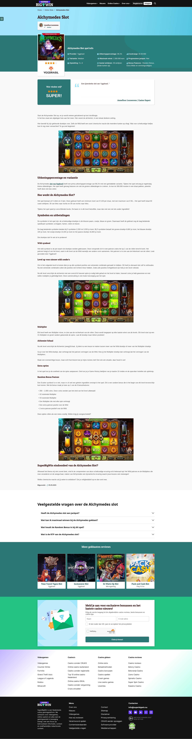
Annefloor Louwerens (51, 25)
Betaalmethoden (105, 667)
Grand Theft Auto (45, 675)
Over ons (125, 3)
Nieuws (103, 3)
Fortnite (41, 671)
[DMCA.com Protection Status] (132, 725)
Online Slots (49, 10)
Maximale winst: (106, 58)
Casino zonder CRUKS (77, 663)
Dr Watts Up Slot (110, 584)
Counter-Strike (44, 667)
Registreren (138, 3)
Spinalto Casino (135, 678)
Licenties (102, 686)
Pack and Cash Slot (140, 584)
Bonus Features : (135, 63)
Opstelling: (74, 63)
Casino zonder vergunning (79, 685)
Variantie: (74, 58)
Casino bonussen (105, 671)
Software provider (108, 725)
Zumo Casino (133, 675)
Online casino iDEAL (76, 681)
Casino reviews (134, 663)
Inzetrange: (134, 54)
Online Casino (113, 3)
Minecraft (42, 686)
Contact (104, 707)
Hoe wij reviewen (76, 718)
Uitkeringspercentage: (108, 54)
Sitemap (104, 711)
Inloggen (148, 3)
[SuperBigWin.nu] (44, 3)
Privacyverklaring (108, 718)
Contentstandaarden (78, 725)
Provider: (73, 54)
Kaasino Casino (134, 686)
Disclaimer (105, 714)
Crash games (103, 678)
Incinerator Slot (81, 584)
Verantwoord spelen (77, 721)
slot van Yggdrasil (56, 184)
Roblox (40, 682)
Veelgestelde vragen (77, 728)
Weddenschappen (108, 728)
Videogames (91, 3)
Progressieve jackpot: (137, 58)
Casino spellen (104, 675)
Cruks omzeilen (74, 689)
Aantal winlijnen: (106, 63)
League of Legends (46, 678)
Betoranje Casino (135, 671)
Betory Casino (134, 667)
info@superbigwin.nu (137, 707)
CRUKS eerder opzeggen (111, 721)
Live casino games (106, 682)
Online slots (103, 663)
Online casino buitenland (78, 667)
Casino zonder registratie (78, 671)
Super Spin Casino (136, 682)
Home (40, 10)
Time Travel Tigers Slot (51, 584)
